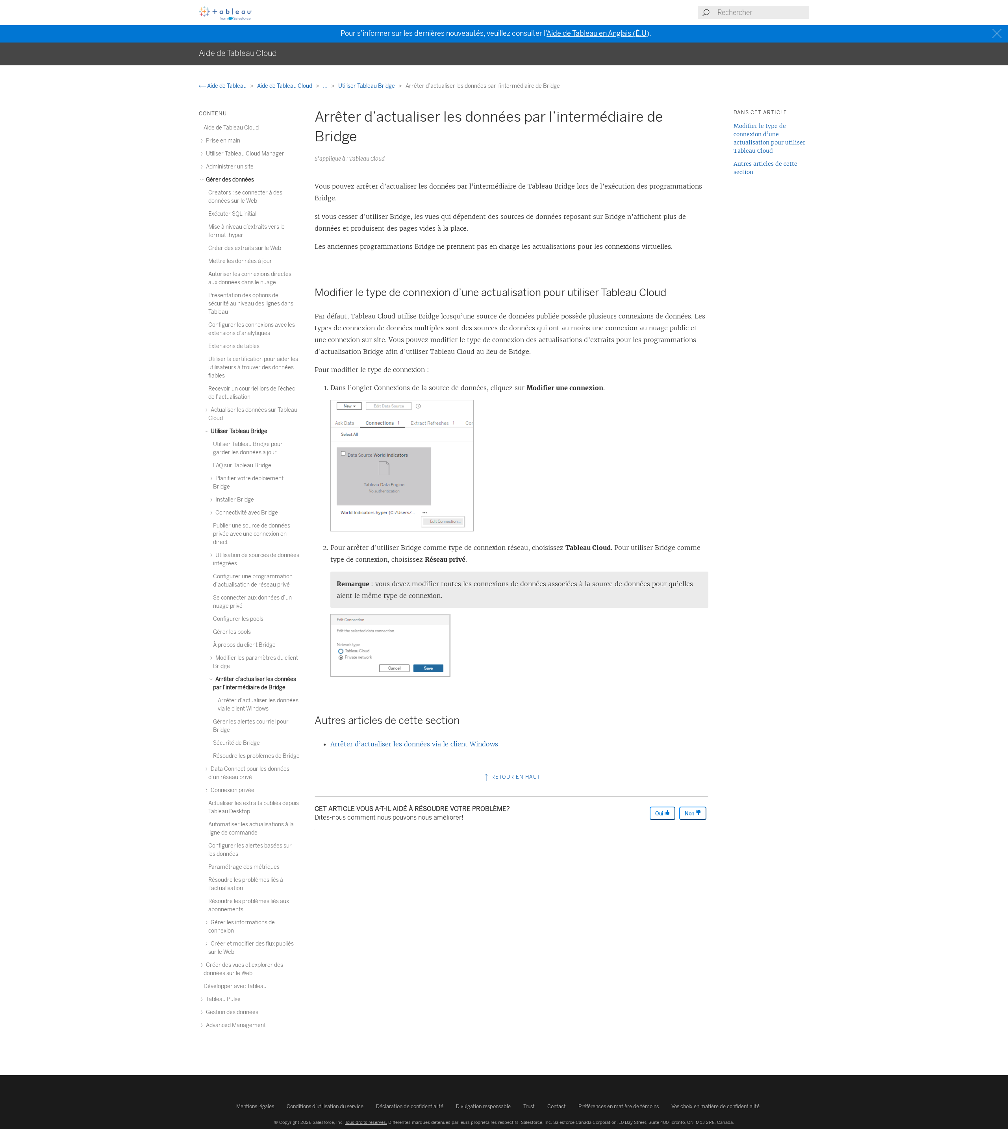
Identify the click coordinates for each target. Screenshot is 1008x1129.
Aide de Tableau (227, 86)
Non (690, 813)
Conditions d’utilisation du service (325, 1106)
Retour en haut (515, 777)
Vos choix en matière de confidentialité (715, 1106)
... (326, 86)
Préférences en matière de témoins (618, 1106)
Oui (659, 813)
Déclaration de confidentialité (409, 1106)
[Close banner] (998, 34)
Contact (556, 1106)
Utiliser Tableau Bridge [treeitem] (238, 431)
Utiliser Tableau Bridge (367, 86)
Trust (529, 1106)
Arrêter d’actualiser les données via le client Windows (414, 744)
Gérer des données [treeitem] (229, 179)
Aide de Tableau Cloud (285, 86)
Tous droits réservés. (366, 1122)
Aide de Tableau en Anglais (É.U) (598, 33)
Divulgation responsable (483, 1106)
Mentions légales (255, 1106)
